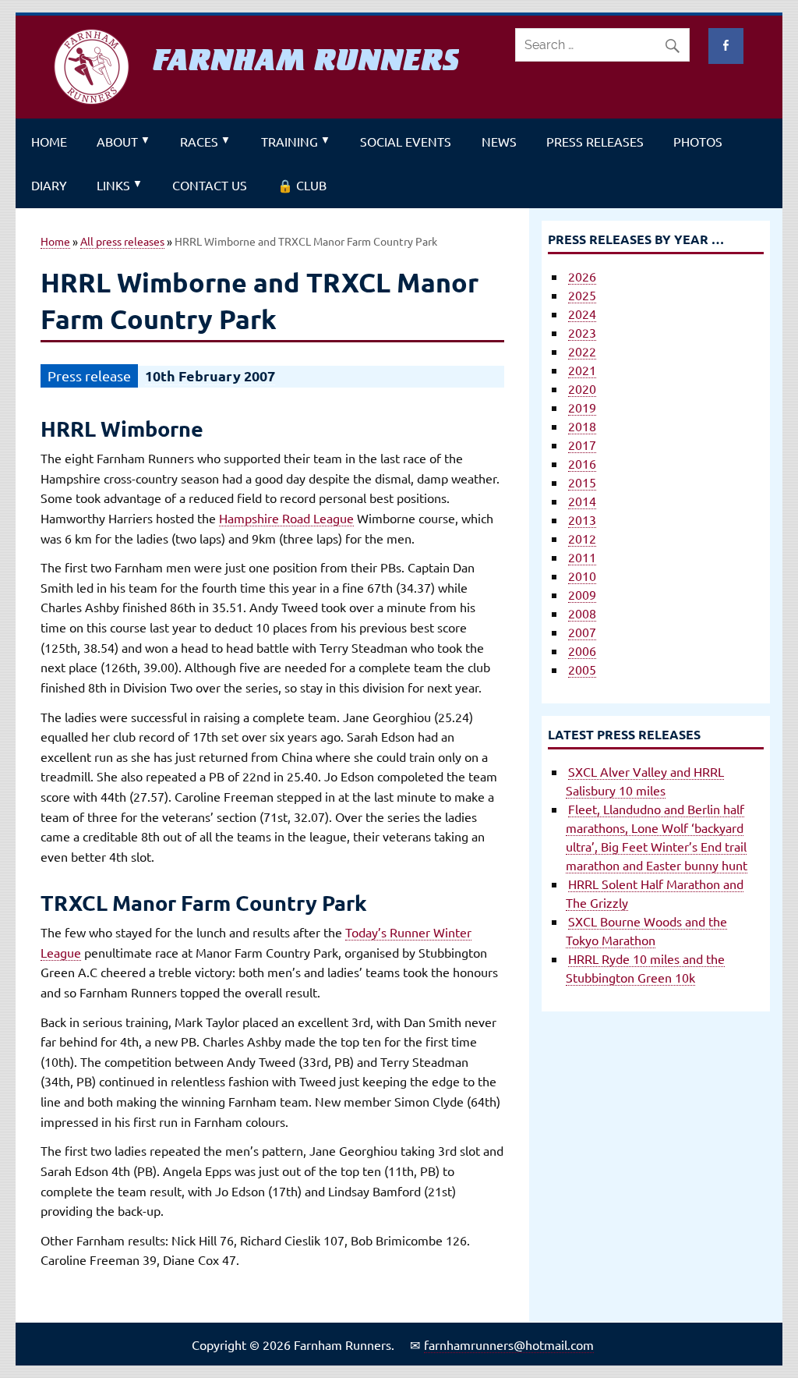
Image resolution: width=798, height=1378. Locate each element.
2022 (582, 351)
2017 (582, 444)
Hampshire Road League (286, 518)
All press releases (122, 241)
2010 (582, 575)
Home (49, 141)
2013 (582, 519)
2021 (582, 369)
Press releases (595, 141)
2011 (582, 557)
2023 (582, 332)
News (499, 141)
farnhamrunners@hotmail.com (509, 1344)
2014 (582, 500)
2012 (582, 538)
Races (199, 141)
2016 (582, 463)
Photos (697, 141)
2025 (582, 295)
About (117, 141)
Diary (49, 185)
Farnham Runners (306, 60)
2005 (582, 669)
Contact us (209, 185)
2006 (582, 650)
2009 (582, 594)
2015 (582, 482)
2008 (582, 613)
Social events (405, 141)
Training (289, 141)
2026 (582, 276)
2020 (582, 388)
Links (113, 185)
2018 (582, 426)
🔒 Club (302, 185)
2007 (582, 631)
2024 (582, 313)
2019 (582, 407)
